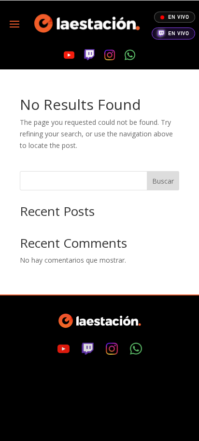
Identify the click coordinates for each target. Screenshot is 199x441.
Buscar (163, 181)
